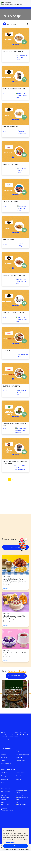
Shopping (3, 776)
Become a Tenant (20, 760)
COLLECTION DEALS (6, 8)
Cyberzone (19, 757)
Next (30, 694)
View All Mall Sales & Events (15, 676)
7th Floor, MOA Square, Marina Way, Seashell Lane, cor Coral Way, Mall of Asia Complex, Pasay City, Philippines (15, 734)
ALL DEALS (14, 8)
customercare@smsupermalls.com (9, 740)
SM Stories (4, 772)
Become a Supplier (5, 763)
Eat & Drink (19, 776)
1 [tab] (3, 710)
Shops (18, 751)
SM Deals (3, 754)
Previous (1, 694)
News (2, 782)
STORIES (20, 8)
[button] (10, 4)
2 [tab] (4, 710)
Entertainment (4, 779)
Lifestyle (18, 779)
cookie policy (10, 842)
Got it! (15, 846)
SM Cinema (4, 757)
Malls (2, 751)
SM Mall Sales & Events (22, 754)
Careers (3, 760)
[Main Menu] (20, 4)
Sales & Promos (20, 772)
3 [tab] (6, 710)
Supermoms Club (5, 791)
